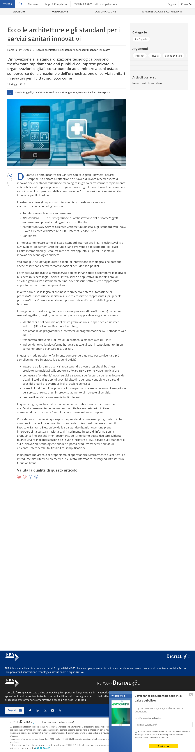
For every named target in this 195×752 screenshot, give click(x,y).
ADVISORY (19, 11)
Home (10, 50)
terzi (179, 731)
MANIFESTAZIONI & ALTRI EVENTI (162, 11)
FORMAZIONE (60, 11)
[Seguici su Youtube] (52, 710)
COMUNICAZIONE (105, 11)
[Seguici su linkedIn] (38, 710)
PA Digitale (25, 50)
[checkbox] (136, 732)
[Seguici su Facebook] (30, 710)
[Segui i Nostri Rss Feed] (60, 710)
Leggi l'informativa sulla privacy (148, 718)
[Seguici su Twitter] (45, 710)
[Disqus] (97, 525)
